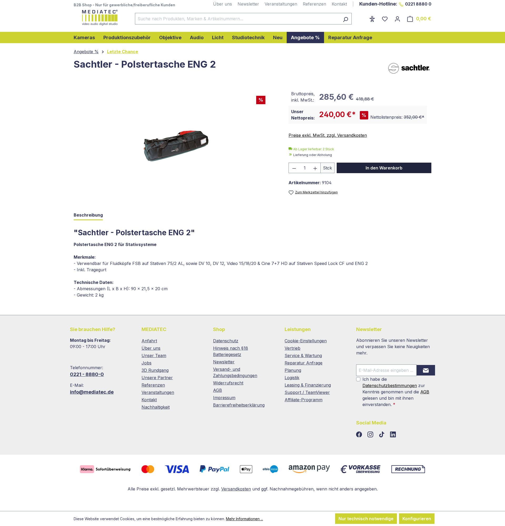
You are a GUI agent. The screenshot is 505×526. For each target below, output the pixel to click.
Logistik (292, 377)
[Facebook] (359, 434)
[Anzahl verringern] (294, 168)
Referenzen (314, 4)
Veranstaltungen (281, 4)
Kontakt (339, 4)
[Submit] (426, 370)
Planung (293, 370)
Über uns (222, 4)
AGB (217, 390)
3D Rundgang (155, 370)
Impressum (224, 397)
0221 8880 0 (418, 4)
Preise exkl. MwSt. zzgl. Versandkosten (328, 135)
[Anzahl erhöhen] (315, 168)
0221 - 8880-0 (87, 374)
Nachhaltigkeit (156, 407)
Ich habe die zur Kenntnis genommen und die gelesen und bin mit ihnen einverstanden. (395, 392)
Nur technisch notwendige (366, 518)
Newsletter (248, 4)
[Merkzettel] (384, 18)
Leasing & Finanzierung (308, 385)
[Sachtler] (409, 68)
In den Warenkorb (384, 168)
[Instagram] (371, 434)
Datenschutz (225, 340)
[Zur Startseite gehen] (99, 18)
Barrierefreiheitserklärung (239, 405)
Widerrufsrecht (228, 382)
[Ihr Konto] (397, 18)
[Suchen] (345, 18)
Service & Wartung (303, 355)
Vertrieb (292, 348)
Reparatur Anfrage (303, 362)
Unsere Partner (157, 377)
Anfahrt (149, 340)
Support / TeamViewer (307, 392)
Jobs (147, 362)
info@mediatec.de (92, 392)
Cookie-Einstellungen (306, 340)
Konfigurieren (416, 518)
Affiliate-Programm (303, 399)
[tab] (88, 215)
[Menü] (362, 17)
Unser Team (154, 355)
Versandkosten (236, 489)
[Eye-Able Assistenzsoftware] (372, 18)
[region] (175, 144)
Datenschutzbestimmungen (389, 385)
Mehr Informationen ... (244, 519)
